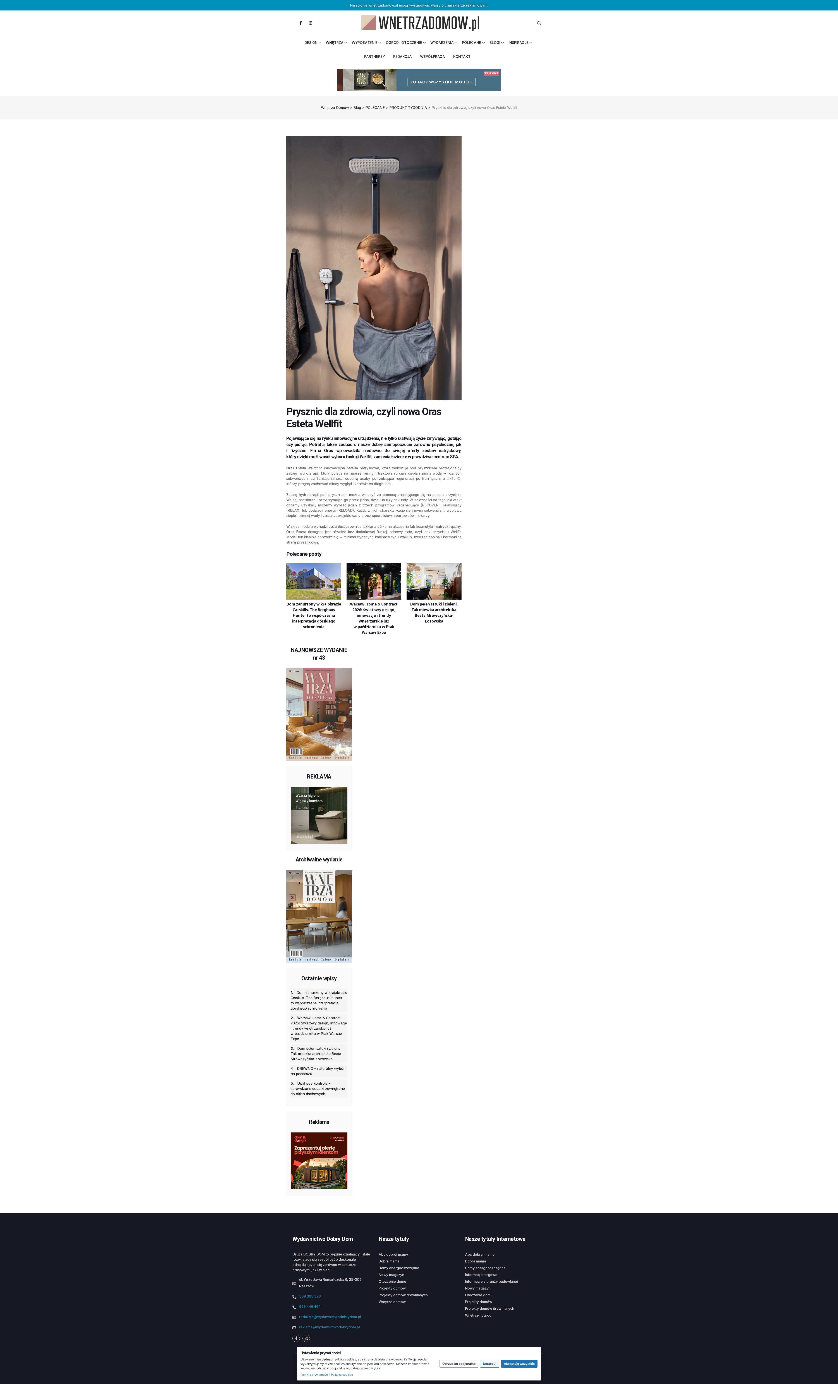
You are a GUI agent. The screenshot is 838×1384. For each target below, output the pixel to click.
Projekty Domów (392, 1288)
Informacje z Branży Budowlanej (491, 1281)
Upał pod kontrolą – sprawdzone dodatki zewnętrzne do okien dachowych (318, 1088)
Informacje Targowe (481, 1275)
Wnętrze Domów (392, 1302)
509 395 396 (310, 1296)
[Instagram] (310, 23)
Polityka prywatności (314, 1374)
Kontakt (462, 56)
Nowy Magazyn (391, 1275)
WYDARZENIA (442, 42)
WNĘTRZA (334, 42)
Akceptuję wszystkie (519, 1363)
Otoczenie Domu (392, 1281)
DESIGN (311, 42)
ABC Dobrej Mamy (393, 1254)
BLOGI (494, 42)
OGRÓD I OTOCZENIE (404, 42)
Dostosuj (489, 1363)
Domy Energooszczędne (399, 1268)
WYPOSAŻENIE (365, 42)
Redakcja (402, 56)
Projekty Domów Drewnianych (403, 1295)
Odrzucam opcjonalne (459, 1363)
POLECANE (471, 42)
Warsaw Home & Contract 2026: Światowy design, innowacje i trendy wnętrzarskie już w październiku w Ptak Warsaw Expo (319, 1028)
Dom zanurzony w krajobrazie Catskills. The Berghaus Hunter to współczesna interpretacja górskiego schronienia (319, 1000)
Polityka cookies (342, 1374)
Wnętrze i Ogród (478, 1315)
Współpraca (432, 56)
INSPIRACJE (518, 42)
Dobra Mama (389, 1261)
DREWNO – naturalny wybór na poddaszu (318, 1071)
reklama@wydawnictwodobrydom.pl (329, 1327)
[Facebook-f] (300, 23)
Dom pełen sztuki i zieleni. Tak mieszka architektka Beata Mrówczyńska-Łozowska (316, 1053)
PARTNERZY (374, 56)
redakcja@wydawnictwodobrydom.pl (330, 1317)
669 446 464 (310, 1306)
